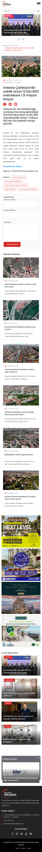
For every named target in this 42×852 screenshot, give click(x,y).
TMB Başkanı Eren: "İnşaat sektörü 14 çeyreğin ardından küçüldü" (18, 717)
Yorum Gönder (12, 244)
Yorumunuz (7, 222)
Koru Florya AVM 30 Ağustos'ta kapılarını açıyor (19, 31)
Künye (17, 848)
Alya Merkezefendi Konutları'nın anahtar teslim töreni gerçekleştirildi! (20, 779)
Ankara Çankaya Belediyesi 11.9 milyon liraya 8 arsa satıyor (20, 497)
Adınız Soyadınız (10, 199)
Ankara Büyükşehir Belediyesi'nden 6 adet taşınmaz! (19, 370)
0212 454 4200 (9, 820)
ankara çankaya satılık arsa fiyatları (16, 185)
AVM (7, 15)
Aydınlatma (9, 680)
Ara (38, 11)
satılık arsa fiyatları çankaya (28, 189)
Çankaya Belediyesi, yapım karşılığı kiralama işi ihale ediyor (19, 413)
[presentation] (19, 39)
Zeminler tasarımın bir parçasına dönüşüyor (16, 740)
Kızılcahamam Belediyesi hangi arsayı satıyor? (20, 328)
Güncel (8, 657)
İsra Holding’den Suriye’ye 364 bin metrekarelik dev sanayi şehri (17, 671)
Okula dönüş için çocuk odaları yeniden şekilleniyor (19, 694)
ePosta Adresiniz (10, 210)
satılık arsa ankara (10, 189)
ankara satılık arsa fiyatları (13, 181)
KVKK (29, 848)
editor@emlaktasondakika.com (14, 824)
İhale (16, 45)
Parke (7, 726)
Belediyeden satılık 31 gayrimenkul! (19, 454)
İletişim (23, 848)
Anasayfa (8, 45)
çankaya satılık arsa (18, 177)
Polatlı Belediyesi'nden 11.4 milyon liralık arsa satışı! (20, 285)
